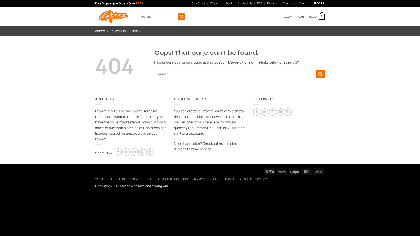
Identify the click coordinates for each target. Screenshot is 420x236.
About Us (289, 3)
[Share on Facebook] (118, 152)
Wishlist (215, 3)
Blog (303, 3)
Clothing (119, 31)
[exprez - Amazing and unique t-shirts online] (113, 16)
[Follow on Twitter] (318, 3)
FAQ (259, 3)
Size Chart (198, 3)
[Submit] (182, 16)
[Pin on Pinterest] (141, 152)
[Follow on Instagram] (314, 3)
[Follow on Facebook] (310, 3)
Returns (272, 3)
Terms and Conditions (173, 179)
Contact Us (245, 3)
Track (229, 3)
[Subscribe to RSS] (288, 112)
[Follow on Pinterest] (280, 112)
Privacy (198, 179)
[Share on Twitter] (126, 152)
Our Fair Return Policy (224, 179)
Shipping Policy (255, 179)
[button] (287, 16)
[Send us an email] (322, 3)
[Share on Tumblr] (149, 152)
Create (100, 31)
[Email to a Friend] (134, 152)
